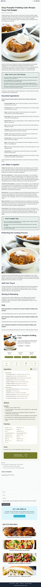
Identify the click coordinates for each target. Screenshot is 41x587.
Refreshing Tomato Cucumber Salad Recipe (19, 563)
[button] (33, 1)
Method (16, 365)
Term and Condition (28, 583)
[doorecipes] (3, 1)
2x (32, 369)
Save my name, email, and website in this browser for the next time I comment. (19, 500)
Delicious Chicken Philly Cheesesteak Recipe (19, 576)
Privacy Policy (12, 583)
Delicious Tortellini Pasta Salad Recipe (19, 550)
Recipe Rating (5, 475)
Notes (35, 365)
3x (34, 369)
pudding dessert (12, 464)
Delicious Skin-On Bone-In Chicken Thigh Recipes (19, 537)
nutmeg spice (6, 464)
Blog (4, 462)
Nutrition (26, 365)
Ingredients (7, 365)
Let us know (16, 456)
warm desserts (20, 464)
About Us (17, 583)
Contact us (22, 583)
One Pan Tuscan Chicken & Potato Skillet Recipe (13, 467)
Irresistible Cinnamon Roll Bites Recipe (11, 466)
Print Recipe (20, 345)
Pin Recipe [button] (27, 345)
